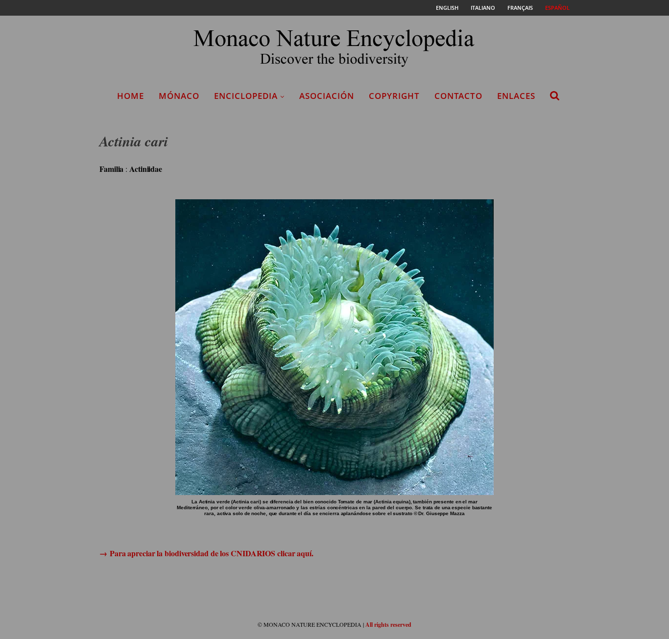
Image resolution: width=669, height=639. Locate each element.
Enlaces (516, 95)
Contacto (458, 95)
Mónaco (179, 95)
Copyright (394, 95)
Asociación (326, 95)
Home (130, 95)
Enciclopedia (246, 95)
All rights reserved (388, 624)
